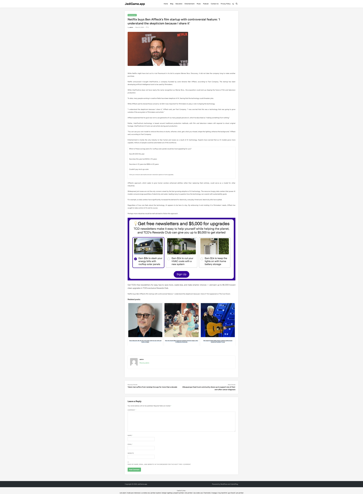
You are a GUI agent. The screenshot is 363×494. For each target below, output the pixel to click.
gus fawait (231, 493)
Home (166, 4)
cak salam (123, 493)
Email (130, 444)
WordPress (223, 484)
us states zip (145, 493)
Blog (171, 4)
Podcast (206, 4)
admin (131, 27)
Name (130, 435)
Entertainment (189, 4)
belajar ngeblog (167, 493)
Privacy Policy (226, 4)
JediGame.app (135, 4)
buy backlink (223, 493)
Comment (132, 410)
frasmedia (207, 493)
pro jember (240, 493)
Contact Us (214, 4)
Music (199, 4)
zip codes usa (198, 493)
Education (179, 4)
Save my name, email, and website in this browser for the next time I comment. (159, 464)
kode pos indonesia (133, 493)
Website (131, 453)
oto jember (188, 493)
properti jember (178, 493)
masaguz (214, 493)
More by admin (144, 363)
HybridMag (234, 484)
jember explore (156, 493)
